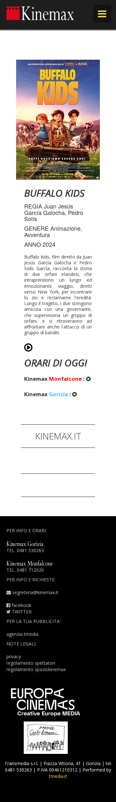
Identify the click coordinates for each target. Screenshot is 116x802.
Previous (25, 237)
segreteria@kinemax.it (34, 592)
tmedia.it (58, 776)
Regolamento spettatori (30, 663)
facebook (20, 605)
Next (90, 237)
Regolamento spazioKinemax (36, 669)
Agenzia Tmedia (22, 634)
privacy (13, 656)
